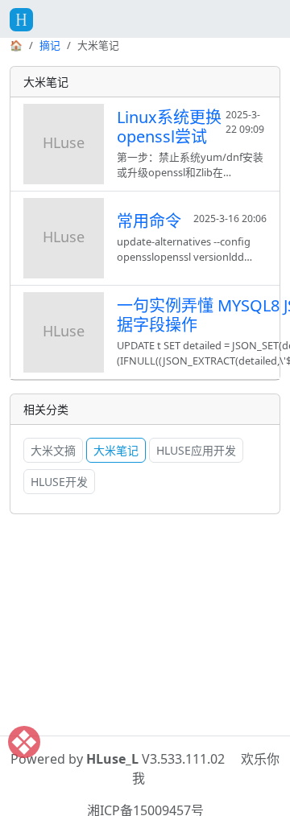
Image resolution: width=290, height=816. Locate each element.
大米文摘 (53, 450)
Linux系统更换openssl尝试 (169, 126)
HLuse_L (112, 759)
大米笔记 (116, 450)
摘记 (49, 45)
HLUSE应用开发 (196, 450)
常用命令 (149, 221)
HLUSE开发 (59, 481)
